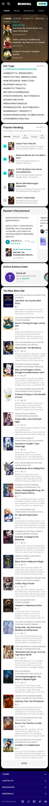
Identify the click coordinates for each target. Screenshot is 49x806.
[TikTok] (28, 801)
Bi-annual (25, 137)
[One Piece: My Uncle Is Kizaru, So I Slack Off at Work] (24, 29)
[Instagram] (23, 801)
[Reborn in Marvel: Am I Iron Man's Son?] (24, 159)
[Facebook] (34, 801)
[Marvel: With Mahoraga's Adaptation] (24, 187)
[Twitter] (40, 801)
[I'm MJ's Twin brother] (24, 200)
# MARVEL (40, 19)
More (40, 66)
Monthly (7, 137)
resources (8, 787)
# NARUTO (28, 19)
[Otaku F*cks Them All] (24, 146)
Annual (34, 137)
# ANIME (7, 19)
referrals (8, 794)
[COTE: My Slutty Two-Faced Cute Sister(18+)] (24, 173)
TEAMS (5, 774)
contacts (7, 781)
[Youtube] (45, 801)
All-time (42, 137)
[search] (8, 4)
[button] (7, 11)
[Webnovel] (24, 3)
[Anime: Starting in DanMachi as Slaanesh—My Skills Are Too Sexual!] (24, 42)
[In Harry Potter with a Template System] (24, 54)
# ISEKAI (17, 19)
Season (16, 137)
